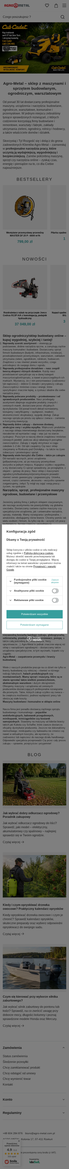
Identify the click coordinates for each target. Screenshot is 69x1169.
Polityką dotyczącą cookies (38, 553)
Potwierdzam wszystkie (34, 614)
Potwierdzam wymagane (34, 624)
